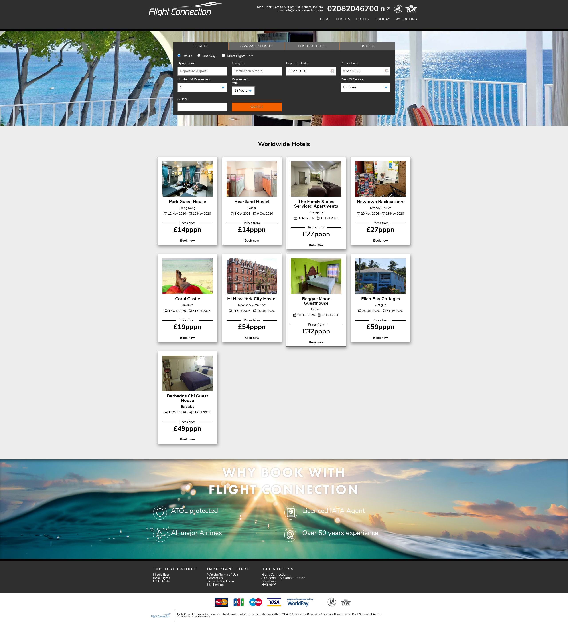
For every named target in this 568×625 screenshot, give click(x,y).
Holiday (382, 19)
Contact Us (215, 578)
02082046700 (353, 9)
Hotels (362, 19)
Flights (343, 19)
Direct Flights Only (240, 56)
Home (325, 19)
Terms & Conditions (220, 581)
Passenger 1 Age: (240, 81)
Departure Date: (297, 63)
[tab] (200, 46)
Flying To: (238, 63)
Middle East (161, 575)
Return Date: (349, 63)
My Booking (406, 19)
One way (209, 56)
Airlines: (183, 99)
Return (187, 56)
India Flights (161, 578)
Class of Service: (352, 79)
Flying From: (186, 63)
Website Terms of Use (222, 575)
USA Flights (161, 581)
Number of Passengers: (194, 79)
